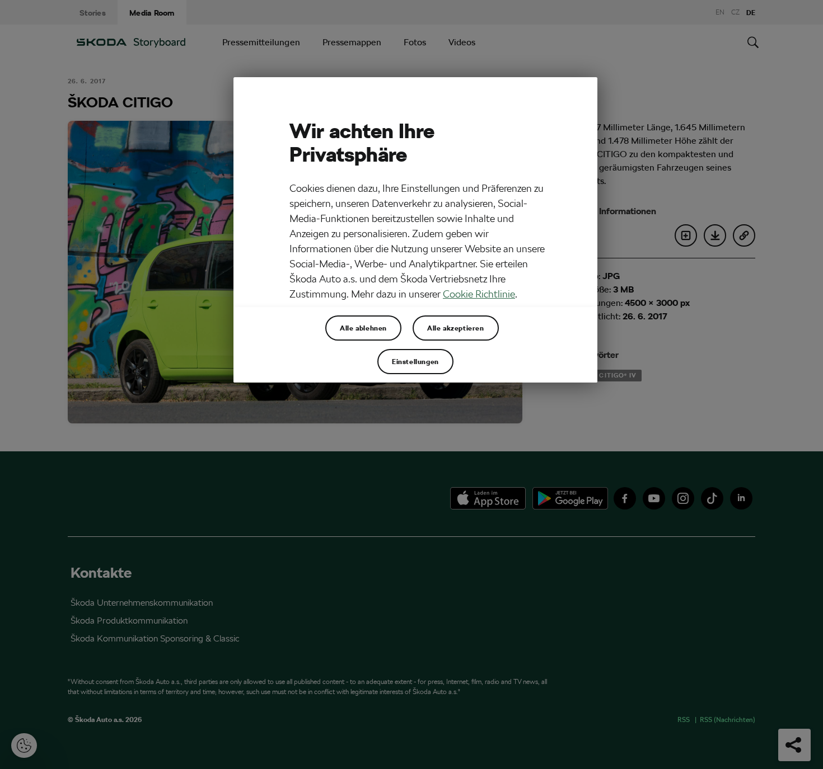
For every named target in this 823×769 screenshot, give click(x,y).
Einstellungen (415, 361)
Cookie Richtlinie (479, 294)
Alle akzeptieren (455, 327)
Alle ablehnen (363, 327)
